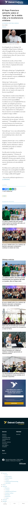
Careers (7, 498)
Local (6, 474)
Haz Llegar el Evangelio (5, 446)
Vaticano (4, 26)
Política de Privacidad (17, 399)
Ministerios (7, 496)
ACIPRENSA (6, 179)
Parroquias (4, 443)
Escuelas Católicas (6, 442)
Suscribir (4, 453)
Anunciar (18, 434)
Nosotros (4, 434)
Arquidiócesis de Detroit (6, 440)
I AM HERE (8, 483)
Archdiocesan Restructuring (11, 481)
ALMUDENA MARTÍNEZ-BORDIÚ (10, 23)
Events (4, 484)
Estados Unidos (8, 478)
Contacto (4, 435)
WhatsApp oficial (6, 437)
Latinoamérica (8, 476)
